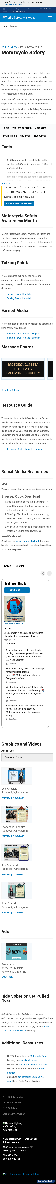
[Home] (19, 17)
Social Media (10, 135)
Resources (40, 135)
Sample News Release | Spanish (23, 337)
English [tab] (7, 565)
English (43, 1068)
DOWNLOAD (18, 798)
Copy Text (11, 640)
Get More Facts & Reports (19, 204)
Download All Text (10, 390)
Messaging (40, 127)
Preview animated (14, 623)
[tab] (28, 3)
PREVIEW (5, 798)
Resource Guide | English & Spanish (25, 449)
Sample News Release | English (23, 333)
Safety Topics (9, 47)
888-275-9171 (10, 1158)
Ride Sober (25, 135)
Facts (6, 127)
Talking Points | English (19, 294)
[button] (24, 3)
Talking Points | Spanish (19, 298)
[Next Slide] (49, 573)
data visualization (28, 1060)
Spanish (11, 1072)
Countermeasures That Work (33, 1064)
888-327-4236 (10, 1155)
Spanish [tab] (20, 565)
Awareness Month (22, 127)
